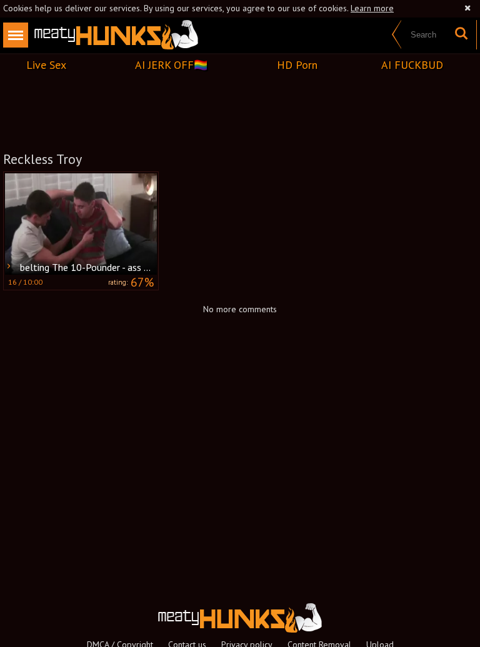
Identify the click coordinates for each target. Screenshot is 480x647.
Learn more (372, 8)
